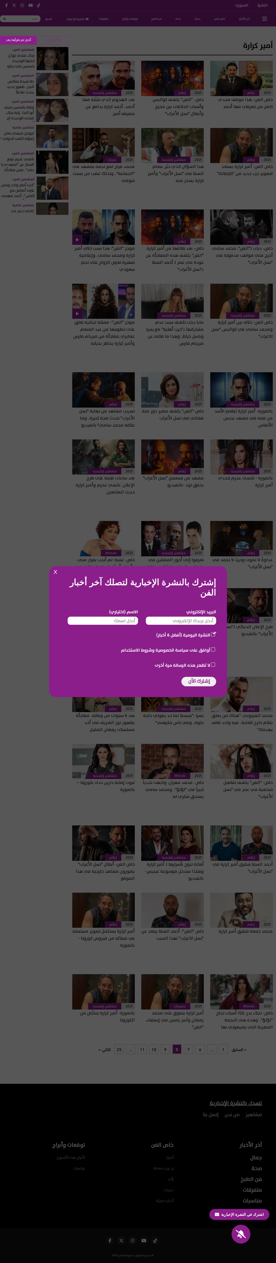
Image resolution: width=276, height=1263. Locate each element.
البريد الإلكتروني (201, 611)
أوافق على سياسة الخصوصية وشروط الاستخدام (165, 649)
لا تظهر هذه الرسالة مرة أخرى (182, 665)
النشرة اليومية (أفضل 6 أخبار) (183, 634)
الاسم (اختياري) (123, 611)
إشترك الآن (199, 681)
